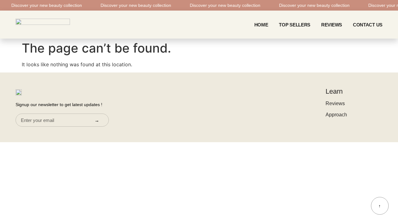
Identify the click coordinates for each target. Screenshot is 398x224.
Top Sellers (294, 24)
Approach (336, 114)
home (261, 24)
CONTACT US (367, 24)
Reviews (331, 24)
